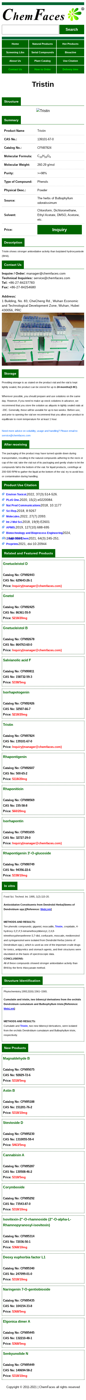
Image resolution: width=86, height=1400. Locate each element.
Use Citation (70, 60)
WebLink (45, 909)
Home (15, 43)
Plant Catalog (42, 60)
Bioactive (70, 52)
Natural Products (42, 43)
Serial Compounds (42, 52)
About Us (15, 60)
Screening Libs (15, 52)
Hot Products (70, 43)
